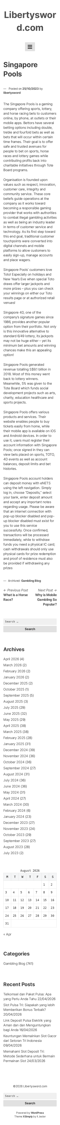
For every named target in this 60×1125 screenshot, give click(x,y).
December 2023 (15, 823)
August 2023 (13, 847)
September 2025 (16, 695)
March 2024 (12, 804)
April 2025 (11, 726)
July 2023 (10, 853)
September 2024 (16, 768)
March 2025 (12, 732)
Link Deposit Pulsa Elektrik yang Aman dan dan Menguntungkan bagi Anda (27, 1025)
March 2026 (12, 665)
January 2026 (13, 677)
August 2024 (13, 774)
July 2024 (10, 780)
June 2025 (11, 714)
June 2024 (11, 786)
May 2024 (11, 792)
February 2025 (14, 738)
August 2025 (13, 701)
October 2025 (13, 689)
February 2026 (14, 671)
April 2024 (11, 798)
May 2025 (10, 720)
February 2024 (14, 811)
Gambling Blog (31, 580)
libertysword (11, 92)
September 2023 (16, 841)
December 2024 (15, 750)
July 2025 (10, 708)
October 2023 (13, 835)
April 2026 (11, 659)
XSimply (28, 1116)
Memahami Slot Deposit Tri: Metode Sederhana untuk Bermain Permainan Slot (29, 1056)
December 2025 (15, 683)
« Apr (7, 934)
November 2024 (15, 756)
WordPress (37, 1112)
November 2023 (15, 829)
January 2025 (13, 744)
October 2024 (13, 762)
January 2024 (13, 817)
